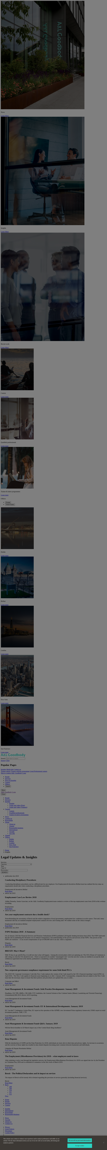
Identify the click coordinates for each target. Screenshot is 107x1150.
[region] (53, 1143)
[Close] (103, 1142)
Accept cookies (79, 1145)
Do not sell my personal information (80, 1140)
